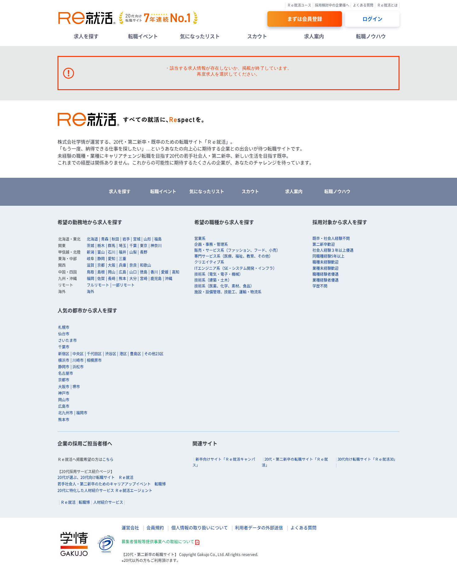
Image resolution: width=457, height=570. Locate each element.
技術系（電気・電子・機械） (218, 274)
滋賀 (90, 265)
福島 (158, 239)
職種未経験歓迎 (325, 262)
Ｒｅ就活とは (387, 5)
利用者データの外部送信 (259, 527)
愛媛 (164, 272)
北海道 (92, 239)
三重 (122, 258)
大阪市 (63, 386)
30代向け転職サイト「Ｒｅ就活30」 (367, 459)
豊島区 (135, 353)
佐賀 (101, 278)
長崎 (111, 278)
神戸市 (63, 393)
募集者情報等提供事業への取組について (158, 541)
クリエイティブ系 (209, 262)
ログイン (372, 18)
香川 (154, 272)
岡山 (111, 272)
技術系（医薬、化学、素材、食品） (224, 286)
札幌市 (63, 327)
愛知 (111, 258)
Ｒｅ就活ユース (299, 5)
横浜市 (63, 360)
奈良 (133, 265)
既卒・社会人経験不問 (331, 238)
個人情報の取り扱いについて (199, 527)
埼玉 (122, 245)
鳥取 (90, 272)
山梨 (133, 252)
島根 (101, 272)
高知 (175, 272)
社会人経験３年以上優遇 (332, 250)
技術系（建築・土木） (213, 280)
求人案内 (314, 36)
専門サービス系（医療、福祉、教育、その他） (233, 256)
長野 (143, 252)
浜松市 (78, 367)
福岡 (90, 278)
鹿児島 (156, 278)
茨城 (90, 245)
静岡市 (63, 367)
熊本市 (63, 419)
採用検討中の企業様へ (332, 5)
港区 (123, 353)
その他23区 (154, 353)
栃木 (101, 245)
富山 (101, 252)
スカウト (257, 36)
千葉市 (63, 347)
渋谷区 (110, 353)
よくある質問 (363, 5)
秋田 (115, 239)
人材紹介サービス (108, 502)
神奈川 (156, 245)
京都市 (63, 380)
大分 (133, 278)
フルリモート (98, 285)
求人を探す (86, 36)
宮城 (137, 239)
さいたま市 (67, 340)
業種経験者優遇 (325, 280)
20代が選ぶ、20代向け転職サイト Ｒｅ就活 (95, 477)
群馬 (111, 245)
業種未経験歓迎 (325, 268)
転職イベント (143, 36)
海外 (90, 291)
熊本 (122, 278)
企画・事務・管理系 (211, 244)
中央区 (78, 353)
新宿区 (63, 353)
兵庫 (122, 265)
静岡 (101, 258)
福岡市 (81, 413)
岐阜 (90, 258)
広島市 (63, 406)
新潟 (90, 252)
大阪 (111, 265)
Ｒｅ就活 (68, 502)
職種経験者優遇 (325, 274)
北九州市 (65, 413)
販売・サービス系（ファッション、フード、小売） (237, 250)
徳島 (143, 272)
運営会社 (130, 527)
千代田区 (94, 353)
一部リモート (123, 285)
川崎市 (78, 360)
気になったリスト (200, 36)
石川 (111, 252)
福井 (122, 252)
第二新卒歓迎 (323, 244)
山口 (133, 272)
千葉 (133, 245)
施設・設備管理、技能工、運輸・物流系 (227, 292)
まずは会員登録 (304, 18)
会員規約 (155, 527)
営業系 (199, 238)
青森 (104, 239)
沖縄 (168, 278)
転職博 (84, 502)
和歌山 (145, 265)
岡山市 (63, 399)
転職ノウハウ (371, 36)
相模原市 (94, 360)
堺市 (76, 386)
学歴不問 (319, 286)
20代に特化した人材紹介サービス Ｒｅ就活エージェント (105, 490)
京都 (101, 265)
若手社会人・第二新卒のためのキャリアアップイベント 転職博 (112, 484)
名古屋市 (65, 373)
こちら (107, 459)
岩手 (126, 239)
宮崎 (143, 278)
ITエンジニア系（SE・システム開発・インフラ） (235, 268)
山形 (147, 239)
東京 (143, 245)
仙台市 (63, 334)
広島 (122, 272)
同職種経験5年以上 (328, 256)
